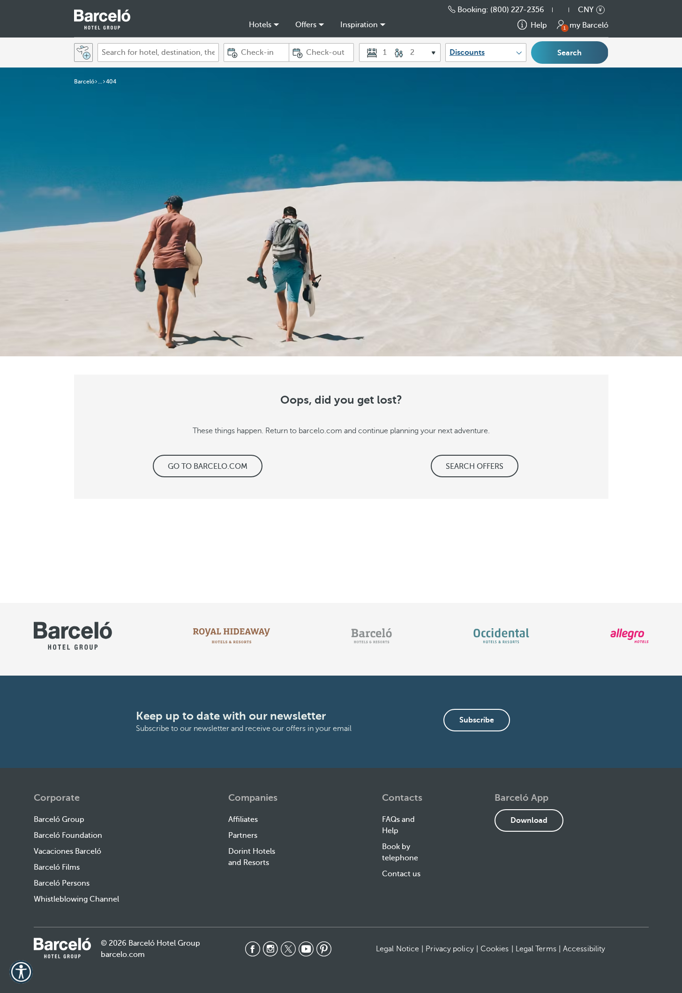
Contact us (401, 874)
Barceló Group (59, 819)
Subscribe (476, 720)
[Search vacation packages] (83, 52)
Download (528, 820)
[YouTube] (306, 948)
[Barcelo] (371, 635)
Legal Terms (536, 949)
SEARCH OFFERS (474, 466)
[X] (288, 948)
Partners (242, 835)
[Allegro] (629, 635)
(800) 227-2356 (517, 10)
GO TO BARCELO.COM (207, 466)
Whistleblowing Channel (76, 899)
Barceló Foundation (68, 835)
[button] (565, 10)
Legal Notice (397, 949)
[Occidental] (501, 635)
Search (569, 53)
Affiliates (243, 819)
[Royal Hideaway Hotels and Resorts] (231, 635)
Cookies (494, 949)
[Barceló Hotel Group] (102, 19)
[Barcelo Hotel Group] (62, 948)
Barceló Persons (62, 883)
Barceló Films (57, 867)
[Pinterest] (323, 948)
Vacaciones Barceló (67, 851)
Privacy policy (449, 949)
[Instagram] (270, 948)
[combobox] (158, 52)
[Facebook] (252, 948)
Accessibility (584, 949)
